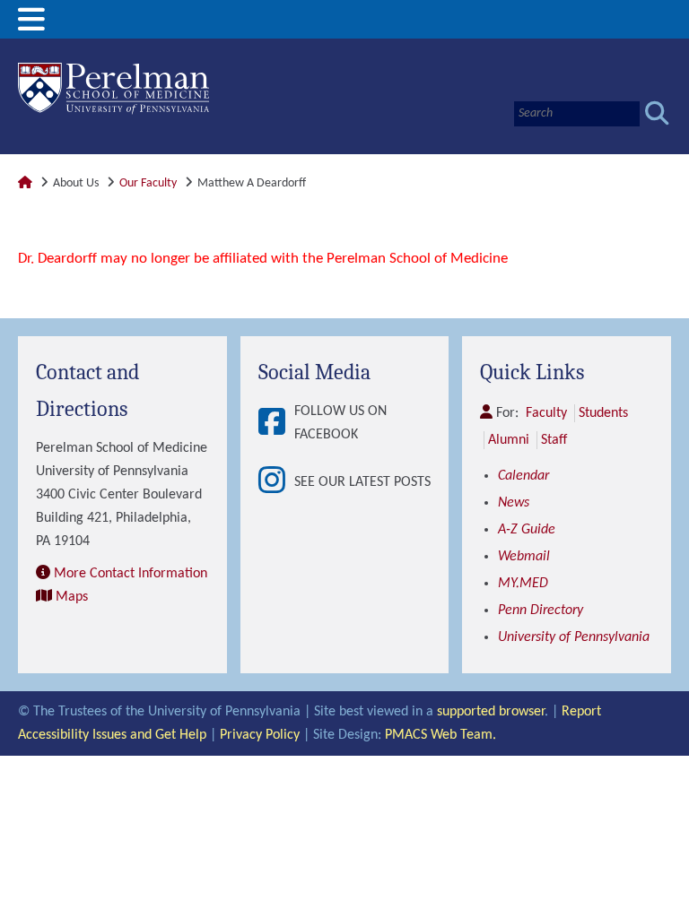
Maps (72, 597)
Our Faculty (148, 183)
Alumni (508, 440)
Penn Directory (540, 610)
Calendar (523, 476)
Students (603, 413)
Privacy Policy (260, 735)
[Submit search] (657, 113)
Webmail (524, 557)
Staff (554, 440)
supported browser (491, 712)
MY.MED (523, 583)
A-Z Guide (526, 530)
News (513, 503)
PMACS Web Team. (440, 735)
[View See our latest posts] (276, 481)
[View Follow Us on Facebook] (276, 423)
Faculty (546, 413)
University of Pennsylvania (574, 637)
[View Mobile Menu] (31, 26)
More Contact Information (130, 574)
